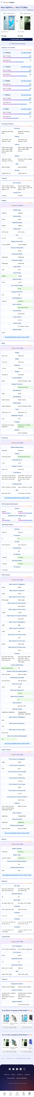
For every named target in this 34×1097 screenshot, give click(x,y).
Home (2, 1058)
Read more (30, 10)
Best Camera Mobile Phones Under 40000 (17, 743)
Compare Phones (10, 1058)
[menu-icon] (2, 2)
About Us (6, 1074)
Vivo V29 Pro (4, 31)
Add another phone (17, 39)
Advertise (27, 1074)
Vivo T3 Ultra (21, 31)
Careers (13, 1074)
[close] (16, 16)
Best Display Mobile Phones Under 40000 (17, 337)
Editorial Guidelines (21, 1078)
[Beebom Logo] (8, 2)
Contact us (20, 1074)
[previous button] (4, 1021)
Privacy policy (11, 1078)
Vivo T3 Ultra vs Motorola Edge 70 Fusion (10, 1051)
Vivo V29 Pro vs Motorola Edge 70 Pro (10, 1027)
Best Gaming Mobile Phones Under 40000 (17, 497)
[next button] (30, 1021)
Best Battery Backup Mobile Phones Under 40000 (17, 875)
